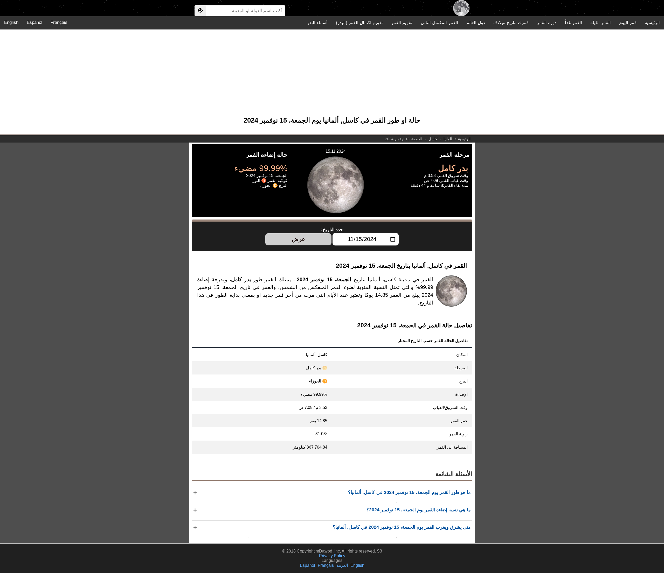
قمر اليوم (628, 22)
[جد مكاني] (200, 10)
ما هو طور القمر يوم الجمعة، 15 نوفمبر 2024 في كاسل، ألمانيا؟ (409, 492)
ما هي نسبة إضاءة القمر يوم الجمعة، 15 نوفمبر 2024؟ (418, 509)
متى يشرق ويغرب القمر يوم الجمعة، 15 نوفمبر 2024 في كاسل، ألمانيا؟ (402, 527)
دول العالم (475, 22)
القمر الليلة (600, 22)
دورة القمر (547, 22)
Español (34, 22)
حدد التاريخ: (332, 229)
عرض (298, 239)
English (11, 22)
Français (59, 22)
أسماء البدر (317, 22)
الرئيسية (652, 22)
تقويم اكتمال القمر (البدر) (359, 22)
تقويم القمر (401, 22)
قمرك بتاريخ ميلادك (511, 22)
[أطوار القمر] (461, 8)
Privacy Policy (332, 556)
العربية (342, 565)
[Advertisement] (332, 75)
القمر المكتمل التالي (439, 22)
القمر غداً (573, 22)
